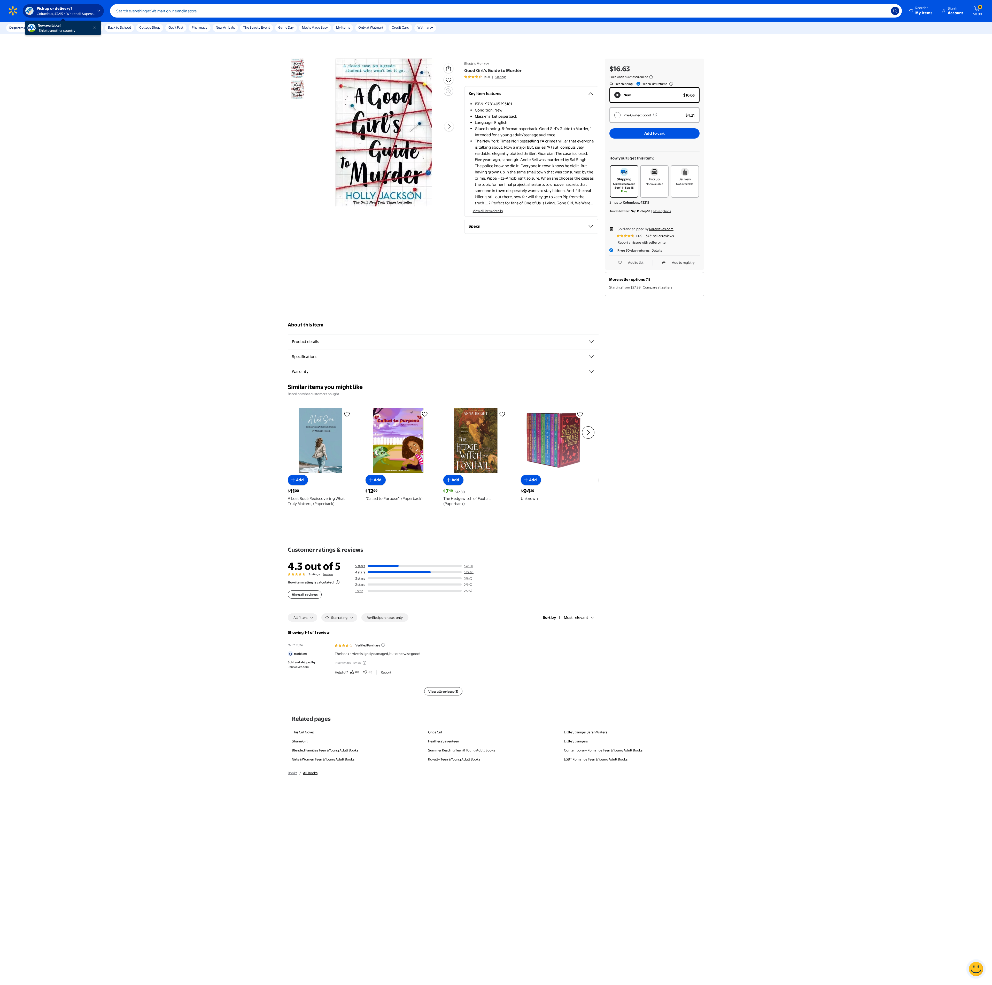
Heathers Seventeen (443, 741)
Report (386, 672)
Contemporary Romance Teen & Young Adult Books (603, 750)
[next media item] (449, 126)
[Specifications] (591, 357)
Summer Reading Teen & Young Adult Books (461, 750)
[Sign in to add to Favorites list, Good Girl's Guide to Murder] (448, 79)
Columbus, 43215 (636, 202)
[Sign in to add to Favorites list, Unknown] (580, 414)
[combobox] (506, 11)
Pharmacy (199, 27)
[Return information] (670, 84)
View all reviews (304, 594)
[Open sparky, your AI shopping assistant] (976, 969)
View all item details (488, 211)
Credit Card (400, 27)
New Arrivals (225, 27)
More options (662, 211)
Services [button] (52, 28)
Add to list (636, 262)
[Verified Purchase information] (383, 645)
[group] (485, 77)
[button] (921, 11)
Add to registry (683, 262)
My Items (343, 27)
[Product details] (591, 342)
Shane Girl (300, 741)
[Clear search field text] (883, 11)
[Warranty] (591, 371)
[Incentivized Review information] (364, 663)
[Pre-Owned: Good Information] (655, 115)
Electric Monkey (476, 63)
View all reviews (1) (443, 691)
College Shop (149, 27)
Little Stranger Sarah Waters (585, 732)
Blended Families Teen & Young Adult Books (325, 750)
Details (657, 250)
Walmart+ (425, 27)
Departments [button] (19, 28)
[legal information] (651, 77)
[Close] (95, 28)
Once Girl (435, 732)
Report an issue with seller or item (643, 242)
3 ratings (500, 76)
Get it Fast (175, 27)
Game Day (286, 27)
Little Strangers (576, 741)
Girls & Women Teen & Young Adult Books (323, 759)
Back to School (119, 27)
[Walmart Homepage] (13, 11)
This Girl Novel (303, 732)
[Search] (895, 11)
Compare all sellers (657, 287)
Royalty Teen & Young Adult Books (454, 759)
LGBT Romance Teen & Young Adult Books (595, 759)
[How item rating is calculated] (338, 582)
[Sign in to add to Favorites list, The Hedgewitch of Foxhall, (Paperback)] (502, 414)
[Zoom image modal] (448, 91)
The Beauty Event (256, 27)
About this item (305, 325)
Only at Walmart (370, 27)
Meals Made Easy (315, 27)
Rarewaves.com (661, 229)
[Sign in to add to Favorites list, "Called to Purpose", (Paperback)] (425, 414)
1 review (328, 574)
